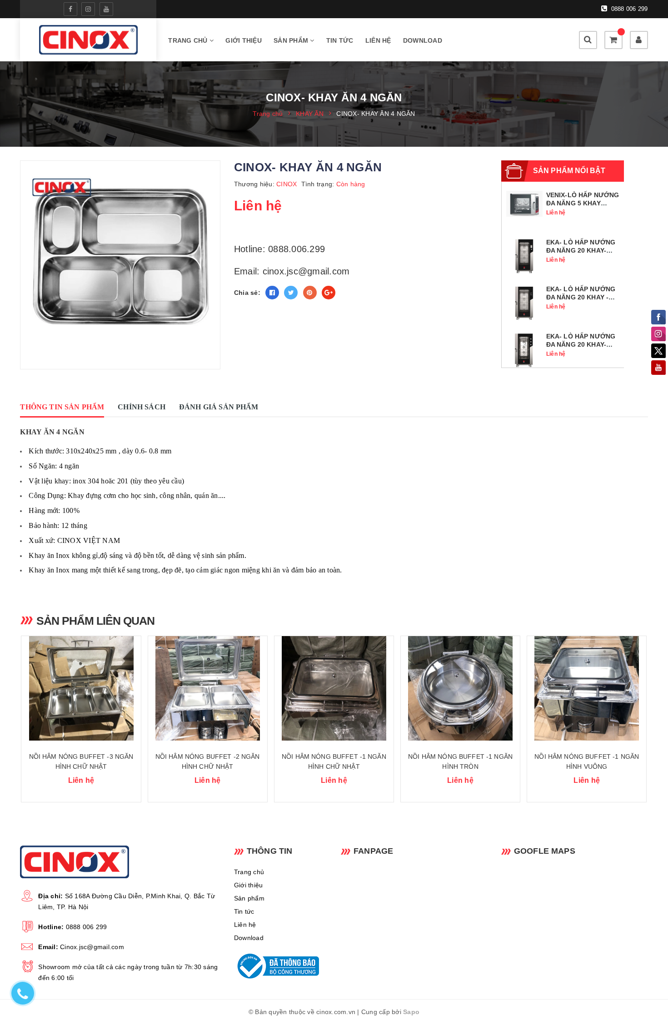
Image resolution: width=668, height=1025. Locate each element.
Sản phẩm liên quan (95, 620)
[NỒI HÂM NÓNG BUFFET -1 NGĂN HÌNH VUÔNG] (586, 688)
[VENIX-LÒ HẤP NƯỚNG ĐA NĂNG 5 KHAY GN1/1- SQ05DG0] (524, 203)
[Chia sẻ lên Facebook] (272, 292)
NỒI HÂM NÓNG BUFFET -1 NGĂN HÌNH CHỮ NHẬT (334, 761)
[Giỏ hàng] (613, 40)
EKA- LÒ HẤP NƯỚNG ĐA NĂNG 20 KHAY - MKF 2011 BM (580, 297)
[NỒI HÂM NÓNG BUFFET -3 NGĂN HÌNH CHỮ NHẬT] (80, 688)
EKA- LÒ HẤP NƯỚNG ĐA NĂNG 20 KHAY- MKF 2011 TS (580, 250)
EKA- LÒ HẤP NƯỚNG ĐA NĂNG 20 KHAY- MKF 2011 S (580, 344)
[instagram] (88, 9)
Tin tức (340, 40)
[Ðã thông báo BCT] (280, 966)
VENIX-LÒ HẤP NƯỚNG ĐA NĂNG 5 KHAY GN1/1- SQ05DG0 (582, 203)
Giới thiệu (243, 40)
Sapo (411, 1011)
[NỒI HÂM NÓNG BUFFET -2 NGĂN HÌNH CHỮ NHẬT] (207, 688)
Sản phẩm (292, 40)
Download (422, 40)
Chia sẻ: (247, 292)
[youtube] (106, 9)
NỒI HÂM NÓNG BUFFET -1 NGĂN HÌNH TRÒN (460, 761)
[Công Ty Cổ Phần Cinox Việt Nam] (88, 40)
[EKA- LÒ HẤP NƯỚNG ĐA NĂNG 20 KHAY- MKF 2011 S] (524, 349)
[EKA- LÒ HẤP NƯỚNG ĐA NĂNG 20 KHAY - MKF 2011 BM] (524, 302)
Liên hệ (378, 40)
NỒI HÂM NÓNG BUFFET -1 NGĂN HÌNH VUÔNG (586, 761)
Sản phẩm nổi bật (569, 170)
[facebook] (70, 9)
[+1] (328, 292)
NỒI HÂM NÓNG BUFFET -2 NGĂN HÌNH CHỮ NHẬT (207, 761)
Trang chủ (188, 40)
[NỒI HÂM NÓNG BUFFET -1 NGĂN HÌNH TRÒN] (460, 688)
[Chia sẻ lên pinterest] (310, 292)
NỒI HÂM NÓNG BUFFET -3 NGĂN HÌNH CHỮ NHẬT (81, 761)
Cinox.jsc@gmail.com (92, 946)
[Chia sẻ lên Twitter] (291, 292)
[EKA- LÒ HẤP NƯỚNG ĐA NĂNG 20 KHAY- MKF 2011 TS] (524, 255)
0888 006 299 (628, 8)
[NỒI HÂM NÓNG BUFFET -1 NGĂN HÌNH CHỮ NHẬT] (334, 688)
